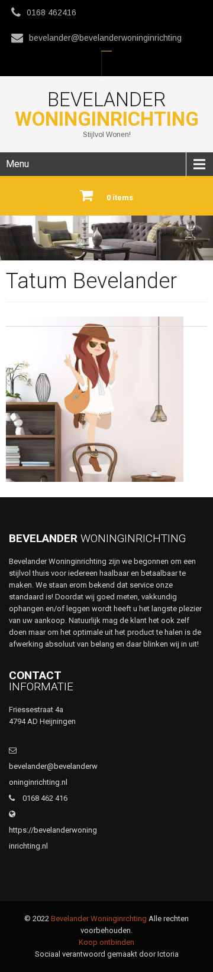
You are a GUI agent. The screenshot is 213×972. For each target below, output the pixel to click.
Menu (17, 163)
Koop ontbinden (106, 942)
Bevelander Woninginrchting (99, 918)
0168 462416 (51, 12)
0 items (119, 197)
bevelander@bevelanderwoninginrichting (105, 38)
